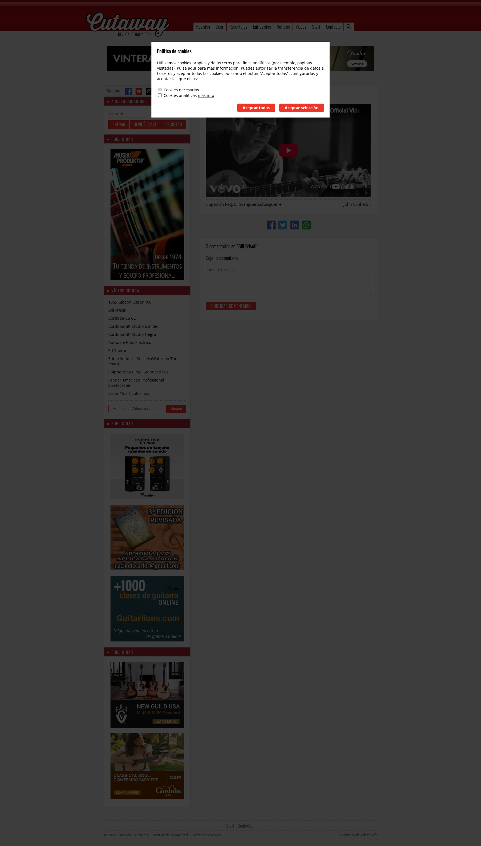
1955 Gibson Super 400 (129, 302)
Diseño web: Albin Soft (358, 834)
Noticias (283, 26)
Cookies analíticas (180, 95)
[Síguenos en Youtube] (139, 91)
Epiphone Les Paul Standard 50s (138, 372)
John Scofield (355, 204)
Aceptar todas (256, 107)
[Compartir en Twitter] (282, 225)
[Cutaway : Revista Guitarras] (128, 25)
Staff (316, 26)
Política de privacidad (170, 834)
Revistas (203, 26)
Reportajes (238, 26)
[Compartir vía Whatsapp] (306, 225)
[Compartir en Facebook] (271, 225)
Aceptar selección (301, 107)
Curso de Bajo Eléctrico (129, 342)
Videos (301, 26)
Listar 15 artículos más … (131, 393)
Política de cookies (205, 834)
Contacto (333, 26)
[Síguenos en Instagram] (149, 91)
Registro (173, 124)
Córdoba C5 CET (123, 318)
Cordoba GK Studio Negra (132, 334)
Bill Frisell (117, 310)
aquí (192, 68)
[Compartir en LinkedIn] (294, 225)
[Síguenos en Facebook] (128, 91)
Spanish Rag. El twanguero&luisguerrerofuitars (253, 204)
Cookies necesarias (181, 89)
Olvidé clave (145, 124)
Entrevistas (262, 26)
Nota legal (142, 834)
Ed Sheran (117, 350)
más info (206, 95)
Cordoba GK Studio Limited (133, 326)
